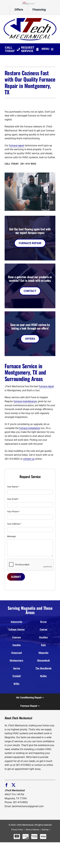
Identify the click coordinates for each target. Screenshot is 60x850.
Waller (43, 676)
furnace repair (16, 145)
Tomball (16, 676)
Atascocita (16, 621)
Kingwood (16, 652)
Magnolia (43, 652)
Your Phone (13, 511)
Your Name (13, 486)
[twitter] (13, 785)
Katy (43, 645)
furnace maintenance (25, 401)
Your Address (14, 524)
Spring (16, 668)
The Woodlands (43, 668)
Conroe (43, 629)
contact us (28, 458)
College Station (16, 629)
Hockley (43, 637)
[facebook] (6, 785)
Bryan (43, 621)
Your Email (13, 499)
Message (11, 536)
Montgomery (16, 660)
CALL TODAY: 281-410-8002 (20, 163)
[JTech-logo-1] (30, 17)
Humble (16, 645)
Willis (16, 683)
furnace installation (29, 428)
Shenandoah (43, 660)
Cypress (16, 637)
